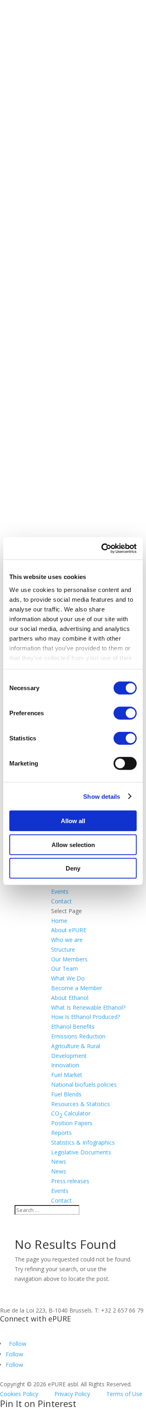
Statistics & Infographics (83, 1142)
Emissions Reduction (78, 1036)
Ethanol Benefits (72, 1026)
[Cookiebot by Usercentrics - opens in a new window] (103, 548)
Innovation (65, 1065)
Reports (61, 1133)
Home (59, 920)
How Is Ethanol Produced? (85, 1017)
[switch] (125, 713)
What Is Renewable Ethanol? (88, 1007)
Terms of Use (124, 1394)
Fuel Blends (66, 1094)
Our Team (64, 968)
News (58, 1171)
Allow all (73, 820)
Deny (73, 868)
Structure (63, 949)
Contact (61, 901)
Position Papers (71, 1123)
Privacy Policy (72, 1394)
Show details (101, 796)
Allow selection (73, 844)
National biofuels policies (84, 1084)
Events (60, 891)
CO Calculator (70, 1114)
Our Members (69, 959)
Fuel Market (66, 1075)
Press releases (70, 1181)
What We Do (68, 978)
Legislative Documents (81, 1152)
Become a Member (76, 988)
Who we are (67, 940)
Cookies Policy (19, 1394)
